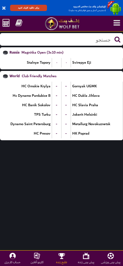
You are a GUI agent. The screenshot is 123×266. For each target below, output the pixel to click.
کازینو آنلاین (37, 262)
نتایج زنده (61, 262)
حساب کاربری (12, 262)
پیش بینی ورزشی (110, 262)
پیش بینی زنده (86, 262)
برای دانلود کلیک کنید (28, 8)
